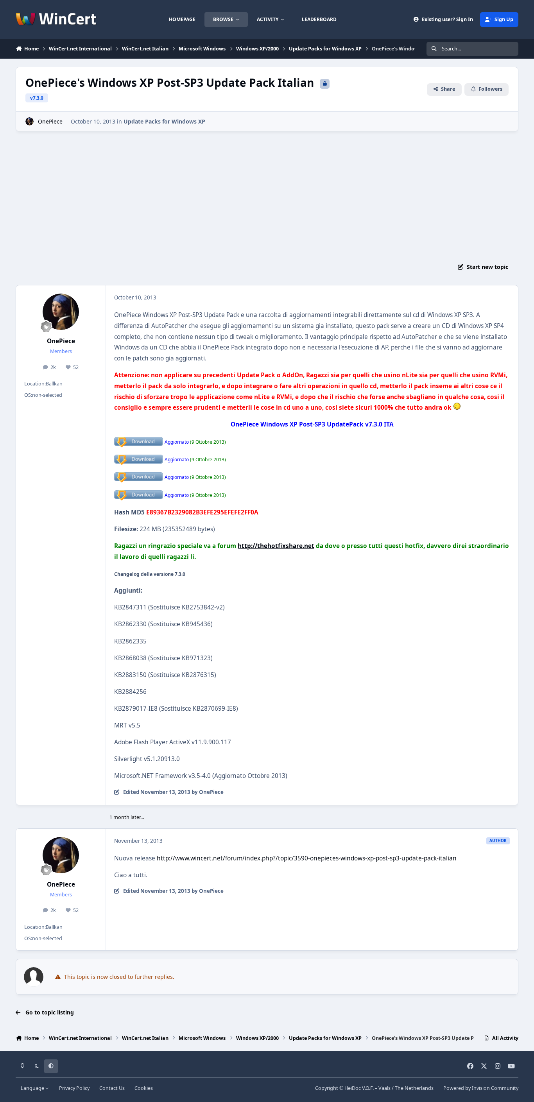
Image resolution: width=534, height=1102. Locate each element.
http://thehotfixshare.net (276, 546)
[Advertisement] (267, 194)
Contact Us (112, 1088)
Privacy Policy (74, 1088)
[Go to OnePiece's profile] (29, 121)
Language (33, 1088)
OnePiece (50, 121)
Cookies (143, 1088)
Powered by (480, 1088)
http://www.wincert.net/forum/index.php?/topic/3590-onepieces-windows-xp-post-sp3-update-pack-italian (307, 858)
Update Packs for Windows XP (164, 121)
